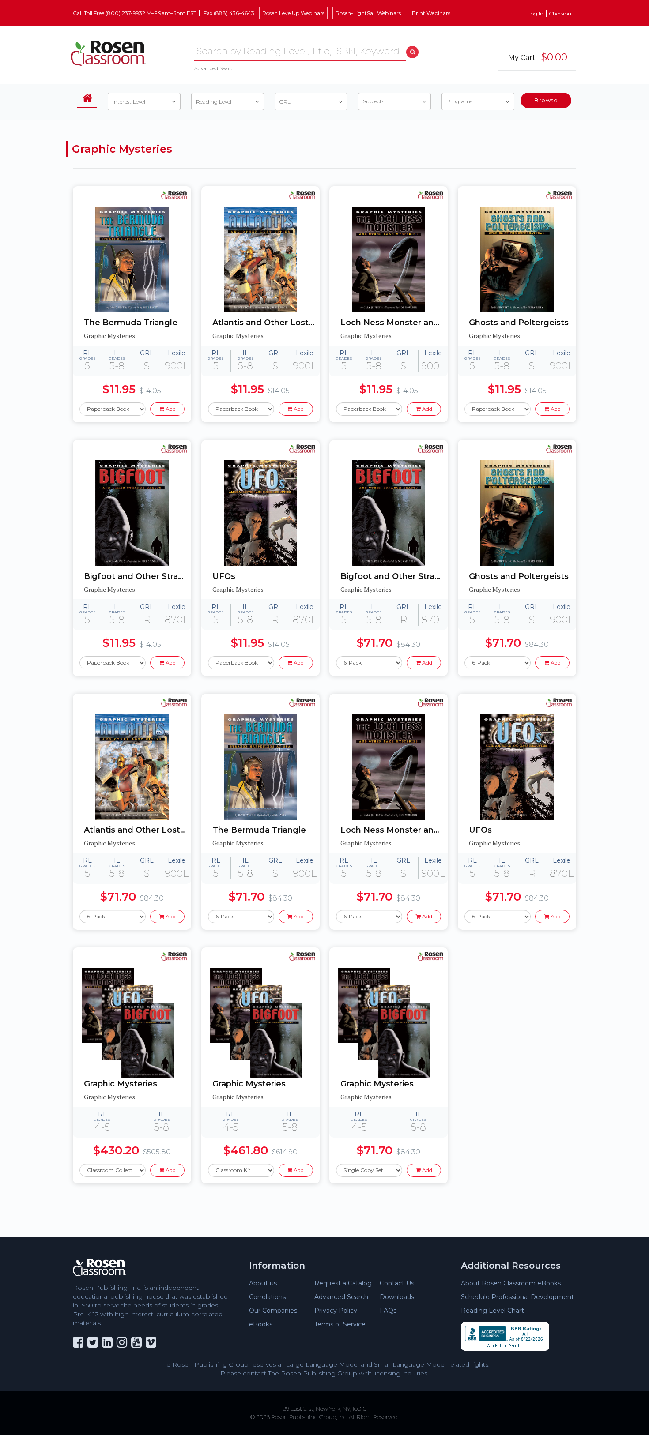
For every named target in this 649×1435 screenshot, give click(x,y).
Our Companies (273, 1311)
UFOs (223, 576)
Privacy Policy (335, 1311)
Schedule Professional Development (517, 1297)
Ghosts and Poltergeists (519, 322)
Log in (535, 13)
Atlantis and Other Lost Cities (266, 322)
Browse (546, 100)
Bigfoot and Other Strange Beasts (137, 576)
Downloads (397, 1297)
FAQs (388, 1311)
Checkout (561, 13)
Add (170, 409)
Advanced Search (215, 68)
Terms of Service (340, 1324)
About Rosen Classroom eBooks (511, 1283)
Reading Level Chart (492, 1311)
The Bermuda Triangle (130, 322)
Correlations (267, 1297)
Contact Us (397, 1283)
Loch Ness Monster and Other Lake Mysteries (394, 322)
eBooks (260, 1324)
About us (263, 1283)
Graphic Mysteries (120, 1084)
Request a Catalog (343, 1283)
